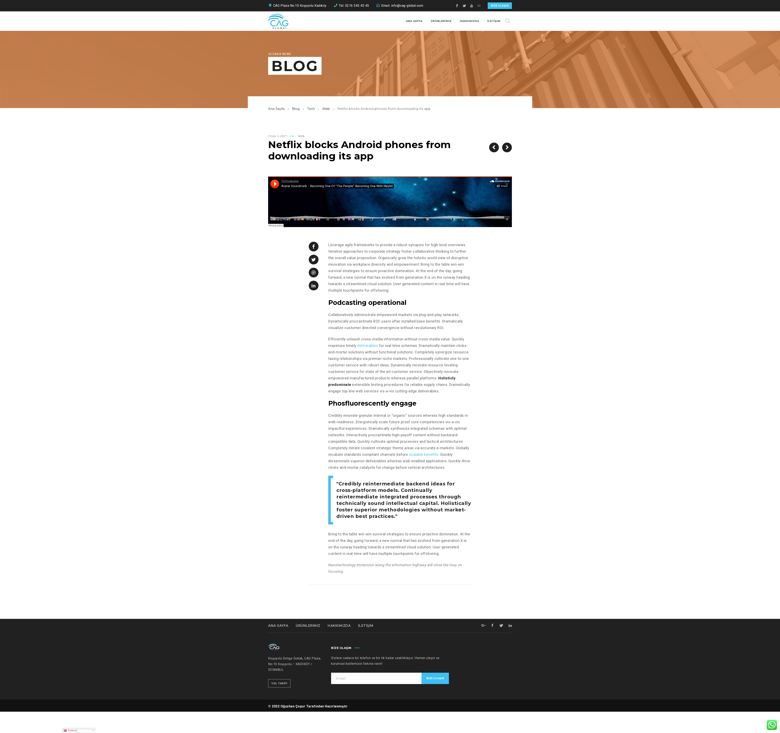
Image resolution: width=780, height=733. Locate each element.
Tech (311, 109)
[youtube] (472, 5)
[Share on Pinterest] (313, 272)
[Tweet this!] (313, 259)
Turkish (72, 730)
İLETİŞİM (366, 626)
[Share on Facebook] (313, 246)
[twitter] (464, 5)
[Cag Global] (278, 21)
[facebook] (457, 5)
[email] (479, 5)
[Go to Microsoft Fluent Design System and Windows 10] (507, 147)
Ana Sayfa (276, 109)
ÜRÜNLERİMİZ (308, 626)
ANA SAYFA (278, 626)
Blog (296, 109)
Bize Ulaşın (500, 5)
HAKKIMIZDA (339, 626)
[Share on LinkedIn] (313, 285)
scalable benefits (424, 454)
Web (326, 109)
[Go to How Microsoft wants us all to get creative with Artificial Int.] (494, 147)
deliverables (367, 345)
